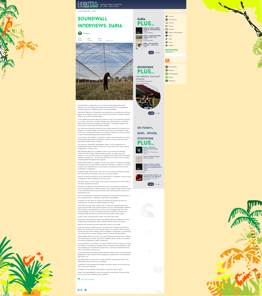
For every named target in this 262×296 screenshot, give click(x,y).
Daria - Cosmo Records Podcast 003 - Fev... (152, 36)
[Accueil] (88, 5)
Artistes (171, 45)
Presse (171, 26)
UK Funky (144, 128)
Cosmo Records (148, 33)
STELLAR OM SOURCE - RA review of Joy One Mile (152, 175)
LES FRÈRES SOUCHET (144, 81)
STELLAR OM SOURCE (150, 178)
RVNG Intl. (146, 179)
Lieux (170, 42)
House (100, 40)
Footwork (145, 138)
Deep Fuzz (146, 152)
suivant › (158, 52)
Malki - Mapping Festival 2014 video (150, 148)
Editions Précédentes (175, 32)
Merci (170, 36)
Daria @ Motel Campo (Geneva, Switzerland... (152, 28)
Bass (140, 133)
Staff (170, 39)
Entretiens (86, 33)
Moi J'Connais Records (142, 83)
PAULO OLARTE (148, 158)
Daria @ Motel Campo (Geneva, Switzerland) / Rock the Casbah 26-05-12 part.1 (152, 167)
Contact (171, 23)
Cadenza (90, 40)
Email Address (169, 52)
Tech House (109, 40)
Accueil (171, 16)
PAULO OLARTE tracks (151, 156)
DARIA (80, 40)
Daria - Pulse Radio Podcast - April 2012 (150, 44)
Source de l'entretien (87, 279)
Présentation (173, 19)
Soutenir (171, 29)
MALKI (145, 150)
